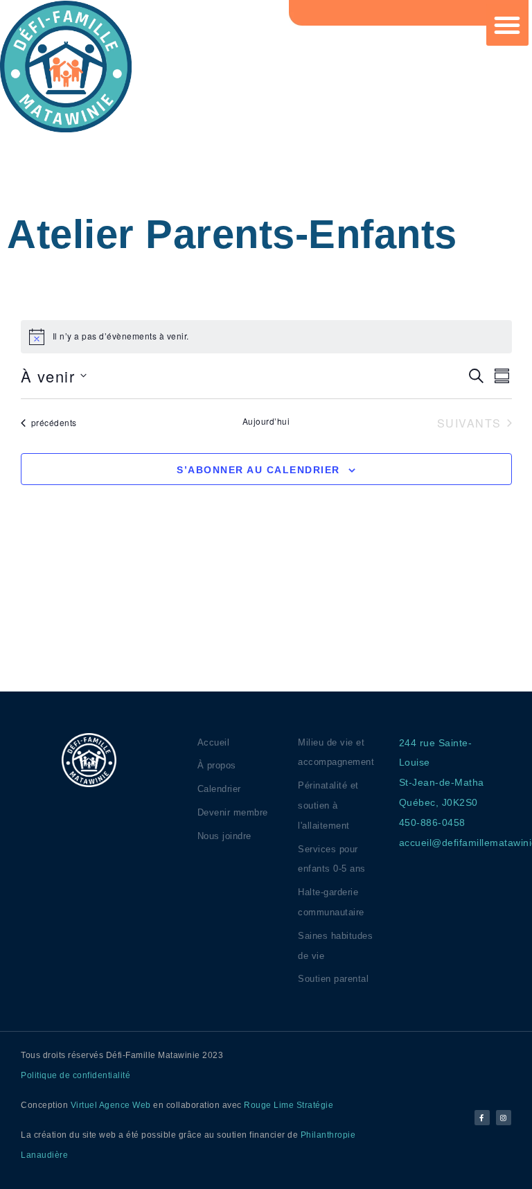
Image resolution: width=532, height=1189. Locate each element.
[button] (507, 25)
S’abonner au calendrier (258, 469)
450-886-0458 (432, 822)
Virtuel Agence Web (111, 1105)
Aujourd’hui (266, 421)
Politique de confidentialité (75, 1075)
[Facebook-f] (482, 1117)
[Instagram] (503, 1117)
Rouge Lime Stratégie (288, 1105)
